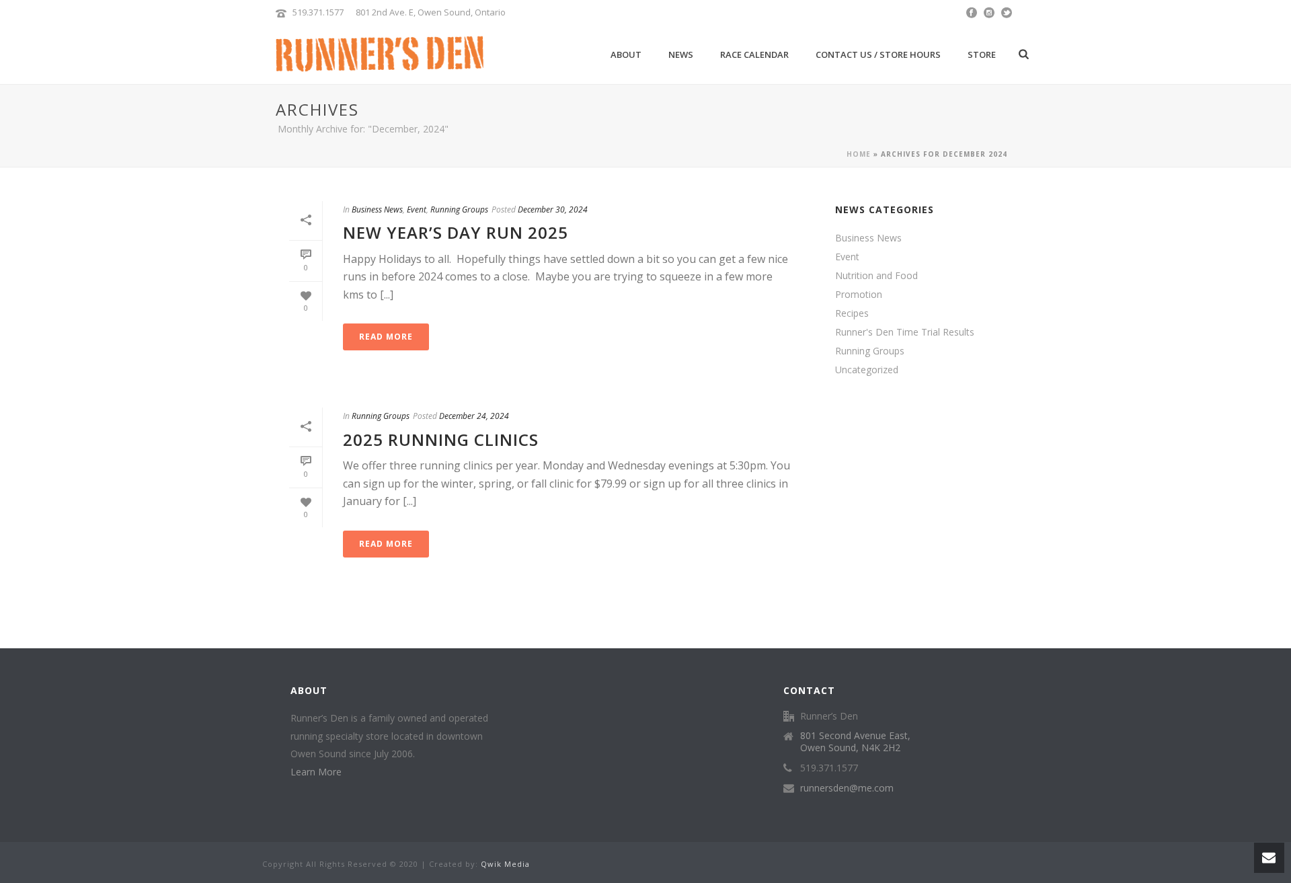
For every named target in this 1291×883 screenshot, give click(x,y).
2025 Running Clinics (441, 439)
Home (859, 154)
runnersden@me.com (847, 788)
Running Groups (459, 209)
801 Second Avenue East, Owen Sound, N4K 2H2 (855, 742)
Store (982, 54)
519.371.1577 (318, 12)
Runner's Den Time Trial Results (904, 332)
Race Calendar (754, 54)
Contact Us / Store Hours (878, 54)
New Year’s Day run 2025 (455, 232)
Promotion (858, 295)
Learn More (316, 771)
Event (416, 209)
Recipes (852, 313)
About (626, 54)
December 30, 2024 (553, 209)
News (680, 54)
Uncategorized (866, 370)
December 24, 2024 (474, 416)
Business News (377, 209)
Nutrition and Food (876, 276)
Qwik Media (505, 864)
